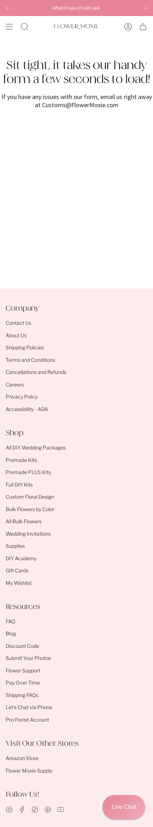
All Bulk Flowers (24, 521)
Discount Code (22, 646)
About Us (16, 335)
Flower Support (23, 670)
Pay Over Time (23, 683)
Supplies (15, 546)
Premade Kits (21, 460)
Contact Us (18, 323)
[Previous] (7, 8)
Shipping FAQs (22, 695)
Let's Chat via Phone (29, 707)
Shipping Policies (25, 347)
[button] (24, 26)
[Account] (128, 26)
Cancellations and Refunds (36, 372)
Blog (11, 633)
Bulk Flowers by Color (30, 509)
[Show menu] (9, 26)
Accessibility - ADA (27, 409)
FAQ (10, 621)
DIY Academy (21, 558)
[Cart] (143, 26)
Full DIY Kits (19, 485)
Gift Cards (17, 570)
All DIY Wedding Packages (36, 447)
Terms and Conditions (30, 360)
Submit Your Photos (28, 658)
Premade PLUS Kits (28, 472)
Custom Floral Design (30, 497)
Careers (15, 384)
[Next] (145, 8)
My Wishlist (19, 583)
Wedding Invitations (28, 534)
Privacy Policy (22, 397)
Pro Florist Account (27, 720)
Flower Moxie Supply (29, 771)
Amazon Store (22, 758)
